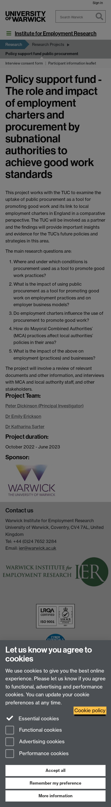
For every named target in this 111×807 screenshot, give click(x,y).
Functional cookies (40, 730)
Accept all (55, 770)
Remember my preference (55, 783)
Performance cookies (43, 754)
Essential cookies (38, 718)
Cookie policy (90, 710)
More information (55, 795)
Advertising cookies (41, 742)
